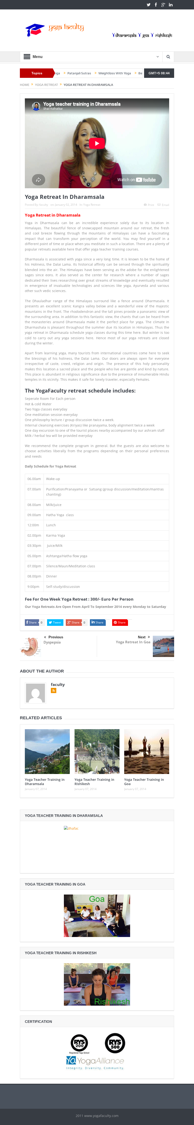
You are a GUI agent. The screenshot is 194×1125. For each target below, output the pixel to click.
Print (151, 205)
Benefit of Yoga (133, 73)
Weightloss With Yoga (98, 73)
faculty (43, 205)
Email (165, 205)
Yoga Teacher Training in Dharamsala (45, 781)
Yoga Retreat (91, 205)
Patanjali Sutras (62, 73)
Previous (55, 637)
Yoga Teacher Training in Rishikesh (94, 781)
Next (142, 637)
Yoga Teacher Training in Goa (144, 781)
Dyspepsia (52, 642)
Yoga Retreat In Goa (133, 642)
